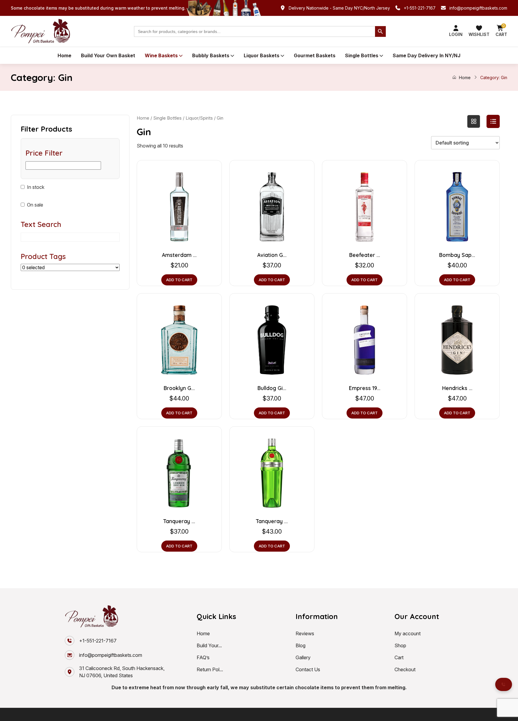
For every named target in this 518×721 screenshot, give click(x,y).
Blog (300, 645)
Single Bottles (361, 55)
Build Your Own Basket (108, 55)
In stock (35, 187)
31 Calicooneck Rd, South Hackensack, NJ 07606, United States (122, 671)
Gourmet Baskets (314, 55)
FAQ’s (203, 657)
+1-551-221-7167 (420, 7)
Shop (400, 645)
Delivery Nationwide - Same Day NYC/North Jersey (339, 7)
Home (64, 55)
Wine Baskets (161, 55)
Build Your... (209, 645)
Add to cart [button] (179, 279)
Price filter (44, 152)
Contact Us (308, 669)
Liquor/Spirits (199, 118)
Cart (398, 657)
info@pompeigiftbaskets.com (478, 7)
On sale (35, 205)
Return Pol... (210, 669)
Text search (41, 224)
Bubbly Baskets (210, 55)
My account (407, 633)
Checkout (404, 669)
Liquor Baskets (261, 55)
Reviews (305, 633)
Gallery (303, 657)
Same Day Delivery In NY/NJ (426, 55)
